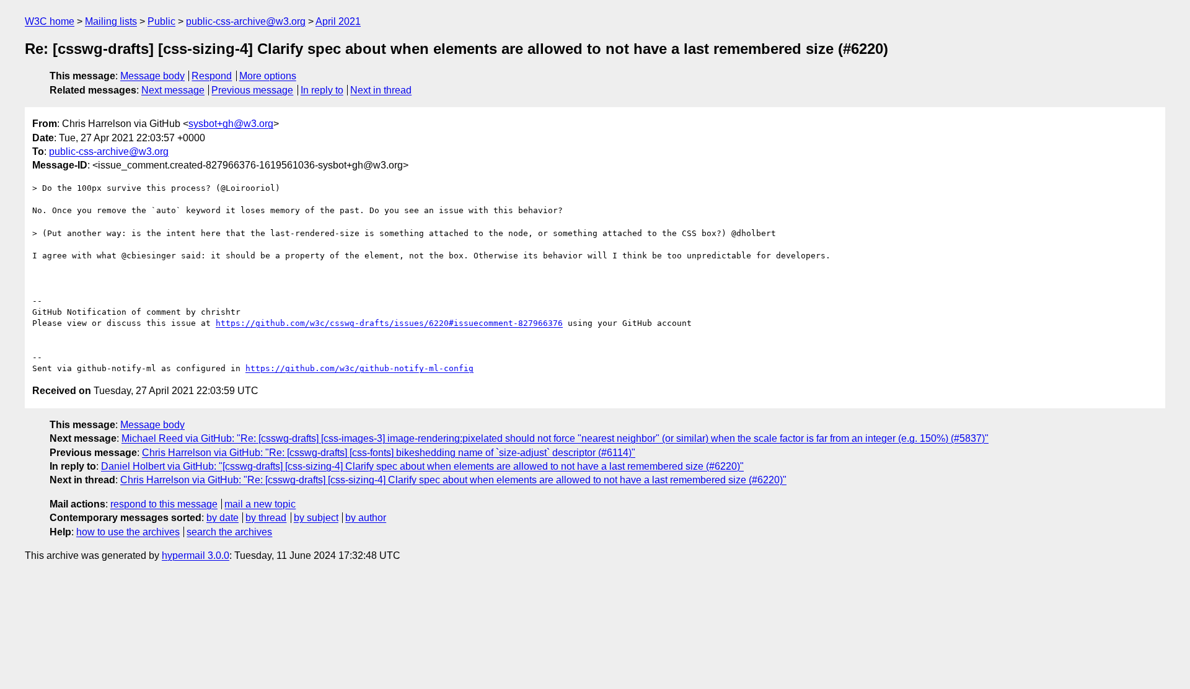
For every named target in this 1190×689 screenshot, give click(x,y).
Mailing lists (111, 21)
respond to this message (164, 504)
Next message (173, 90)
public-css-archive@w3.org (246, 21)
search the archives (229, 532)
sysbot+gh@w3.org (230, 123)
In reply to (322, 90)
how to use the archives (128, 532)
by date (222, 517)
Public (161, 21)
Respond (212, 76)
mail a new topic (260, 504)
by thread (265, 517)
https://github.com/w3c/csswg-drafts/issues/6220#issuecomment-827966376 (389, 323)
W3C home (49, 21)
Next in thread (381, 90)
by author (365, 517)
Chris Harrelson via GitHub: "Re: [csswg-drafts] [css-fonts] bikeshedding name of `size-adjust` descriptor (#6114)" (388, 452)
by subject (316, 517)
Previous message (252, 90)
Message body (152, 76)
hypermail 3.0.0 (195, 555)
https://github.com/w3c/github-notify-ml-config (359, 368)
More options (267, 76)
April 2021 (338, 21)
